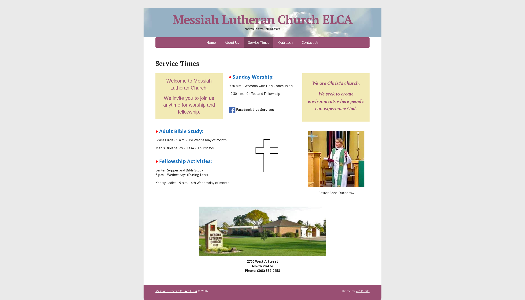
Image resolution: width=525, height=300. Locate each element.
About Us (232, 42)
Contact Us (310, 42)
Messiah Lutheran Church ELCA (262, 19)
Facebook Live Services (255, 109)
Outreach (285, 42)
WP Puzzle (363, 291)
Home (211, 42)
